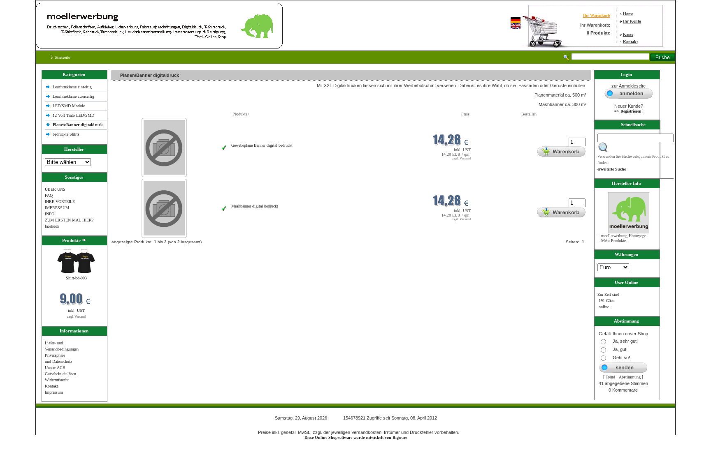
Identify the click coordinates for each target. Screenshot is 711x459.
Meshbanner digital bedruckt (254, 206)
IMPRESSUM (57, 207)
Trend (610, 377)
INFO (49, 214)
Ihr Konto (632, 21)
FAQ (49, 195)
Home (628, 14)
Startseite (61, 57)
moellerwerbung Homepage (623, 235)
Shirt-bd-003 (76, 278)
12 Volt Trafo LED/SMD (73, 115)
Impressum (54, 392)
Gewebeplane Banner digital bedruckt (262, 145)
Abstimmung (630, 377)
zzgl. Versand (76, 316)
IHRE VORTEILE (60, 201)
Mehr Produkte (613, 240)
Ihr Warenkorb (596, 15)
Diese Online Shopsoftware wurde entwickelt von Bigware (355, 437)
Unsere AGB (55, 367)
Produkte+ (241, 114)
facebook (52, 226)
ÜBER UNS (55, 189)
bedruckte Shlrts (66, 134)
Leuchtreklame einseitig (73, 87)
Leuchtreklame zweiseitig (74, 96)
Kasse (628, 34)
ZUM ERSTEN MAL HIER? (69, 220)
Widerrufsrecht (57, 380)
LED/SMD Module (69, 106)
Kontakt (630, 41)
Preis (465, 114)
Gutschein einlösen (60, 373)
